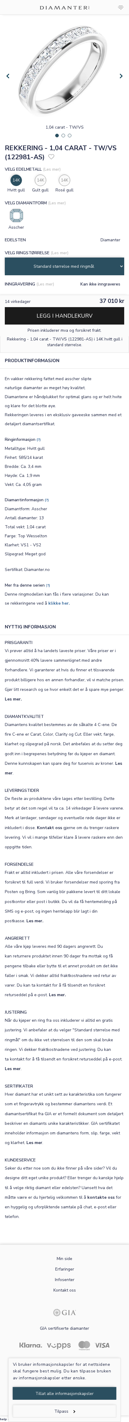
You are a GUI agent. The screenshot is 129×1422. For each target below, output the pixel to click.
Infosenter (64, 1280)
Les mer (13, 1069)
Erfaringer (64, 1269)
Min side (64, 1259)
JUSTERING (16, 1012)
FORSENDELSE (19, 864)
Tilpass (61, 1411)
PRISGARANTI (18, 642)
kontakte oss (101, 1197)
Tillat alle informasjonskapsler (64, 1393)
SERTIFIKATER (19, 1086)
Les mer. (13, 699)
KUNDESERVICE (20, 1160)
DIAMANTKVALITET (24, 716)
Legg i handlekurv (64, 315)
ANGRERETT (17, 938)
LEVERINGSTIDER (22, 790)
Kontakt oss (49, 828)
